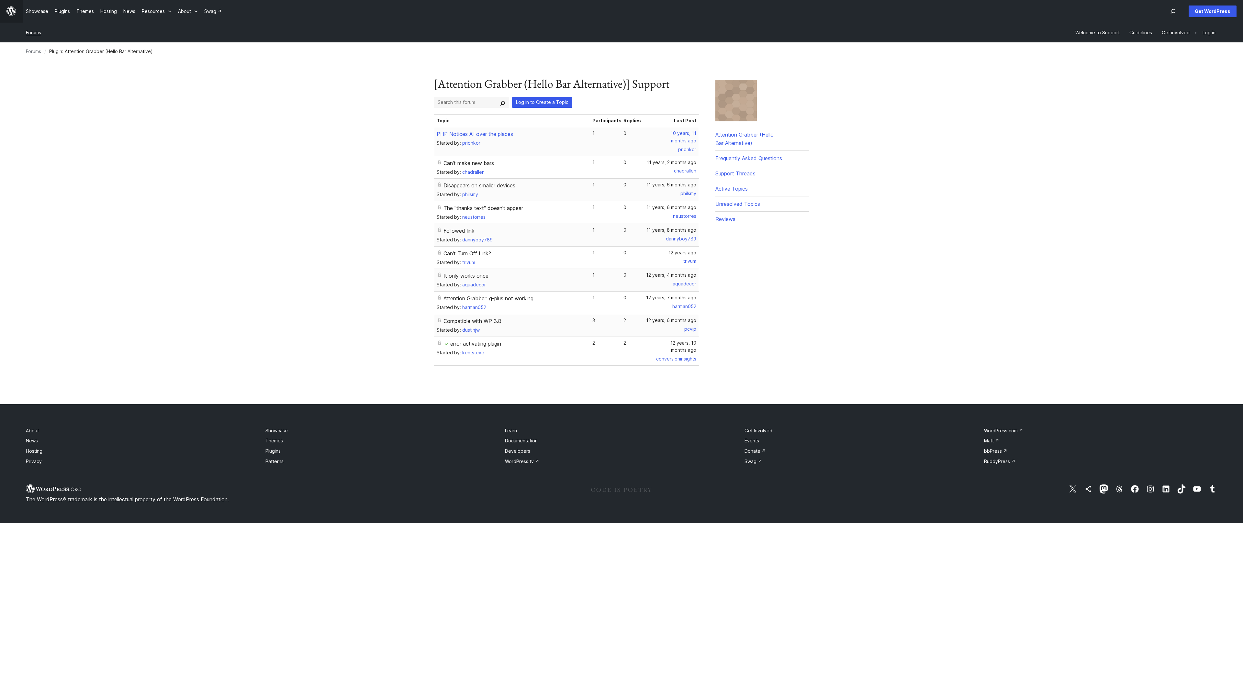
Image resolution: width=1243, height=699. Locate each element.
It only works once (465, 275)
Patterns (274, 461)
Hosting (34, 451)
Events (752, 440)
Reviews (725, 219)
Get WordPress (1212, 11)
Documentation (521, 440)
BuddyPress (999, 461)
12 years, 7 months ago (671, 297)
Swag (753, 461)
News (32, 440)
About (32, 430)
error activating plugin (475, 343)
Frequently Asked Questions (748, 158)
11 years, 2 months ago (671, 162)
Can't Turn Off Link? (467, 253)
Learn (511, 430)
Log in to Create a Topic (542, 102)
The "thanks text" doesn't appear (483, 208)
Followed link (459, 230)
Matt (991, 440)
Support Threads (735, 173)
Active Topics (731, 188)
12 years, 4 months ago (671, 275)
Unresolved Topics (737, 204)
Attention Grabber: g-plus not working (488, 298)
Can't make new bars (468, 163)
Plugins (273, 451)
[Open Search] (1173, 11)
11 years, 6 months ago (671, 184)
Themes (274, 440)
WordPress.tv (522, 461)
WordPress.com (1003, 430)
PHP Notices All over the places (475, 134)
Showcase (276, 430)
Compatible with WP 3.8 (472, 321)
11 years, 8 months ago (671, 230)
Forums (33, 32)
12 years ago (682, 252)
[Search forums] (503, 102)
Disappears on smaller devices (479, 185)
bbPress (995, 451)
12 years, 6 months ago (671, 320)
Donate (755, 451)
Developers (517, 451)
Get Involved (758, 430)
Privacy (34, 461)
